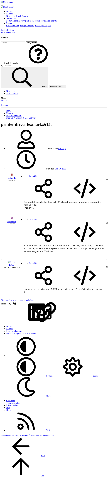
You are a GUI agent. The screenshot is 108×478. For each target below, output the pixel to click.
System (49, 376)
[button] (38, 63)
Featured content (13, 21)
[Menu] (2, 5)
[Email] (24, 312)
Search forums (22, 16)
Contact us (10, 400)
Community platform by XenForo (27, 435)
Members (10, 23)
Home (8, 11)
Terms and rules (12, 403)
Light (94, 376)
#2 (107, 223)
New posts (10, 16)
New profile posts (37, 21)
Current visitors (12, 25)
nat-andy (62, 148)
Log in (4, 100)
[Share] (43, 188)
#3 (107, 267)
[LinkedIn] (19, 312)
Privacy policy (12, 405)
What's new (11, 18)
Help (8, 408)
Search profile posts (43, 25)
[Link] (29, 312)
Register (4, 105)
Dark (48, 396)
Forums (9, 14)
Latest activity (51, 21)
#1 (107, 179)
